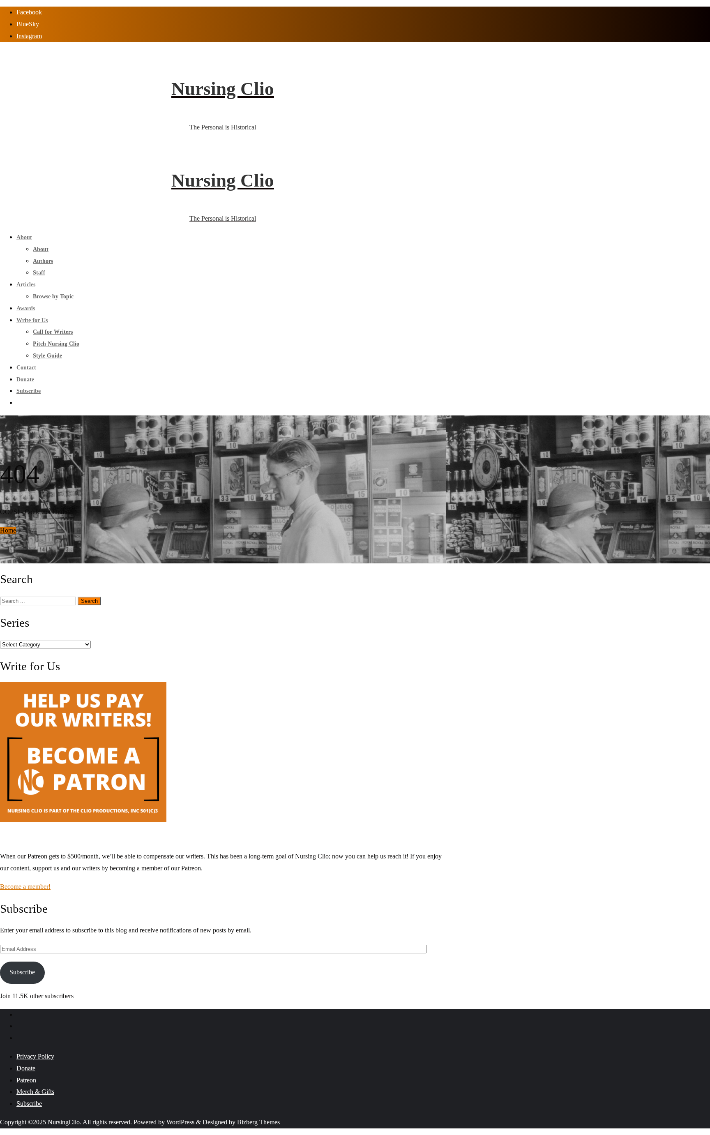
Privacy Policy (35, 1056)
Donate (25, 1068)
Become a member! (25, 886)
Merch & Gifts (35, 1091)
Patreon (26, 1080)
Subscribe (22, 972)
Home (8, 530)
